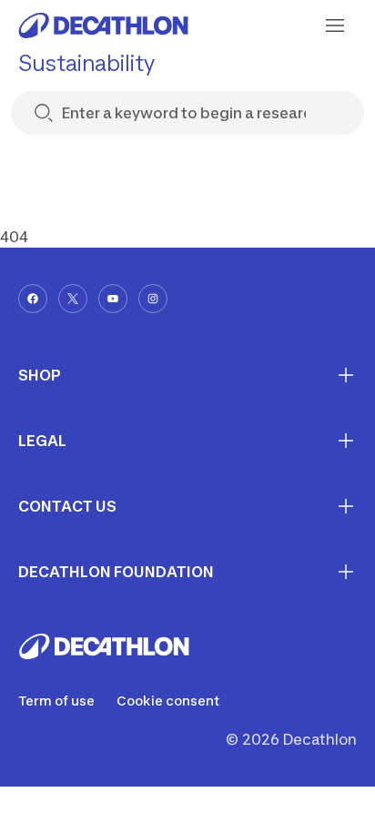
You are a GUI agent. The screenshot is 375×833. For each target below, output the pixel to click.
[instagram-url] (152, 298)
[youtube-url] (112, 298)
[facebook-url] (32, 298)
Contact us (67, 506)
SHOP (39, 375)
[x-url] (72, 298)
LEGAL (42, 441)
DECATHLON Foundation (116, 572)
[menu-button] (335, 25)
